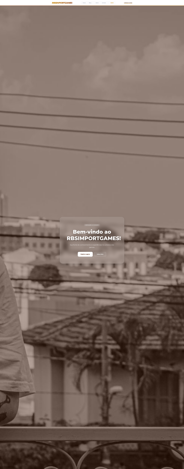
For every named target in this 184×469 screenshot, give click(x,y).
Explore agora (85, 254)
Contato (104, 2)
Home (84, 2)
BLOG (112, 2)
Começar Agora (128, 2)
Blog (90, 2)
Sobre (97, 2)
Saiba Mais (100, 254)
